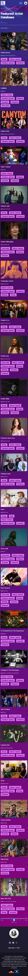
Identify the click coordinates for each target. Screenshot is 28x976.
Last (26, 919)
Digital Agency (11, 947)
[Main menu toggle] (20, 3)
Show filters (4, 28)
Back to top (22, 972)
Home (2, 8)
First (2, 919)
